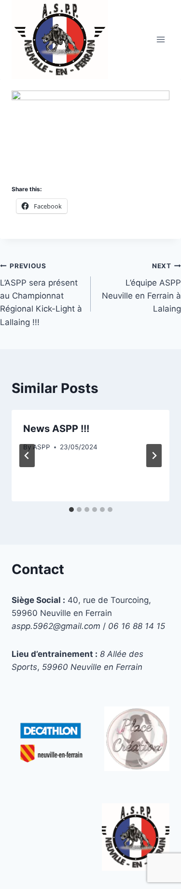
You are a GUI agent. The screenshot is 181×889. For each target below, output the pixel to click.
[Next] (154, 455)
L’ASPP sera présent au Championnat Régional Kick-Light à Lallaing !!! (41, 294)
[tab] (71, 509)
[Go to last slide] (27, 455)
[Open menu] (160, 39)
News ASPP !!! (56, 428)
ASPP (41, 447)
